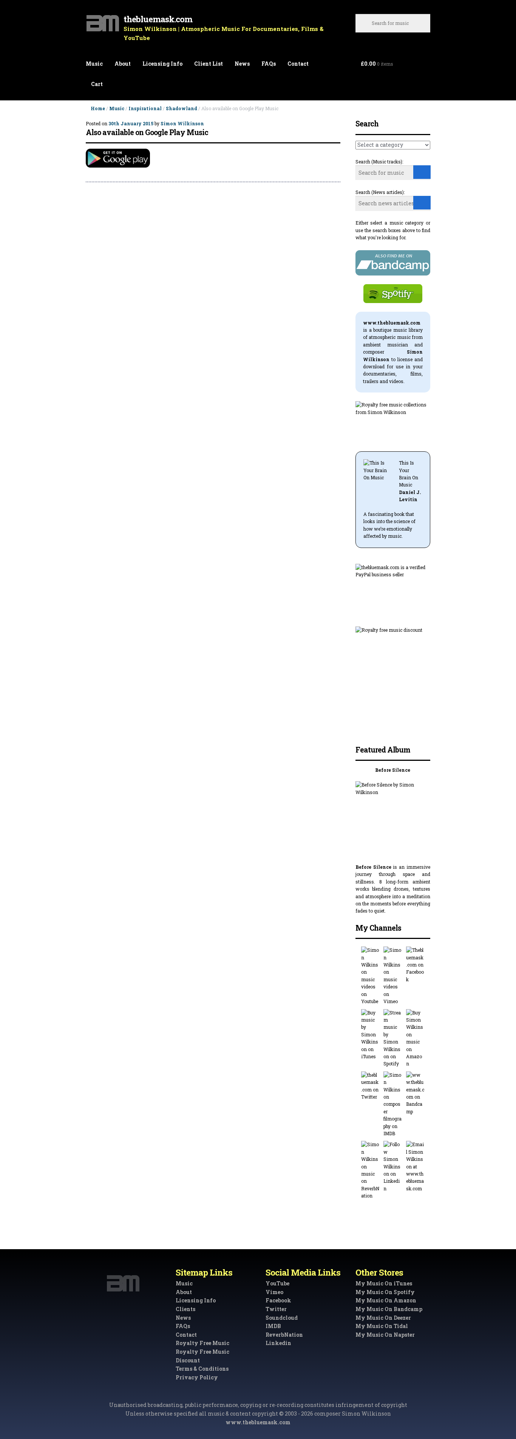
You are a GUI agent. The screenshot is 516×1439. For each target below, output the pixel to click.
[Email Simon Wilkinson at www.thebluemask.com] (415, 1166)
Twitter (276, 1309)
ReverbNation (284, 1334)
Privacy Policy (197, 1377)
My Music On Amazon (385, 1300)
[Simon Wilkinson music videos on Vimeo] (392, 976)
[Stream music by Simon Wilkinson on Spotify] (392, 1038)
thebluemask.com (158, 19)
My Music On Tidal (381, 1326)
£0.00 (377, 63)
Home (98, 108)
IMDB (273, 1326)
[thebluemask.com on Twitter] (370, 1086)
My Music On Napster (385, 1334)
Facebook (278, 1300)
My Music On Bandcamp (388, 1309)
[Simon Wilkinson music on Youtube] (370, 976)
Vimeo (274, 1292)
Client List (208, 63)
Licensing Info (162, 63)
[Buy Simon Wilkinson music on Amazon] (415, 1038)
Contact (298, 63)
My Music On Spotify (385, 1292)
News (242, 63)
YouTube (277, 1283)
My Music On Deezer (383, 1317)
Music (94, 63)
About (122, 63)
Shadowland (181, 108)
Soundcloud (282, 1317)
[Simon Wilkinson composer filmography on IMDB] (392, 1104)
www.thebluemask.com (258, 1422)
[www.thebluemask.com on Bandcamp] (415, 1093)
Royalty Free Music (202, 1343)
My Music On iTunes (383, 1283)
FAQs (268, 63)
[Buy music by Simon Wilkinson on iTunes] (370, 1034)
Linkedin (278, 1343)
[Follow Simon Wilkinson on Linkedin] (392, 1166)
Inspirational (145, 108)
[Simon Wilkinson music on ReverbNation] (370, 1170)
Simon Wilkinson (182, 123)
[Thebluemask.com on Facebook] (415, 965)
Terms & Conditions (202, 1368)
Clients (185, 1309)
